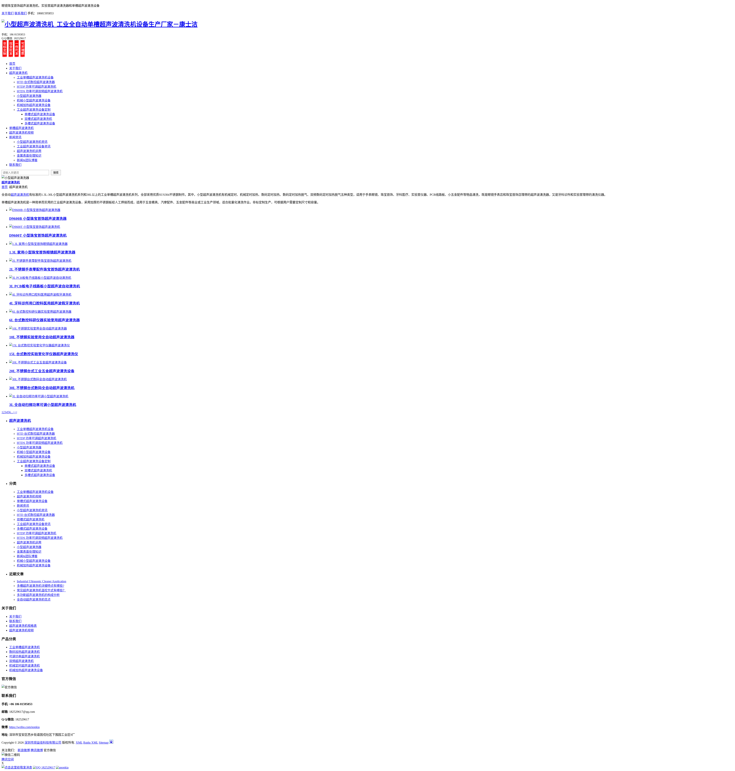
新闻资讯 (15, 137)
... (12, 412)
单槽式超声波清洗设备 (39, 114)
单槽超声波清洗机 (21, 128)
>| (16, 412)
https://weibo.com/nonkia (24, 727)
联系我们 (21, 13)
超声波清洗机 (18, 72)
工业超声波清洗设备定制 (34, 109)
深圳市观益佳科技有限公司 (42, 742)
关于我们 (8, 13)
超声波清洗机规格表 (23, 625)
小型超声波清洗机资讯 (32, 141)
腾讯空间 (8, 759)
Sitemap (104, 742)
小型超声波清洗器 (29, 95)
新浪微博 (24, 750)
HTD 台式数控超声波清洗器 (36, 82)
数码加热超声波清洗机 (24, 651)
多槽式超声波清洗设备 (39, 123)
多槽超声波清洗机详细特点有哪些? (40, 585)
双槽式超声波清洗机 (38, 118)
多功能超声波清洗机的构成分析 (38, 595)
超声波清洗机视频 (21, 132)
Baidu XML (90, 742)
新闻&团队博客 (27, 160)
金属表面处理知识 (29, 155)
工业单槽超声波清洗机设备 (35, 77)
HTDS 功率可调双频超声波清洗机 (40, 91)
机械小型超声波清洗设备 (34, 100)
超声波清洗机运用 (29, 151)
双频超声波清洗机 (21, 661)
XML (79, 742)
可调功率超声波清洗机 (24, 656)
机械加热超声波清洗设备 (34, 105)
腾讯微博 (37, 750)
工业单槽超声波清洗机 (24, 647)
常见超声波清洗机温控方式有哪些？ (41, 590)
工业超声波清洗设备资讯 (34, 146)
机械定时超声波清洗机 (24, 665)
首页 (12, 63)
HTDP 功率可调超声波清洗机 (36, 86)
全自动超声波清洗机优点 (34, 599)
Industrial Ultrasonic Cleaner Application (41, 581)
